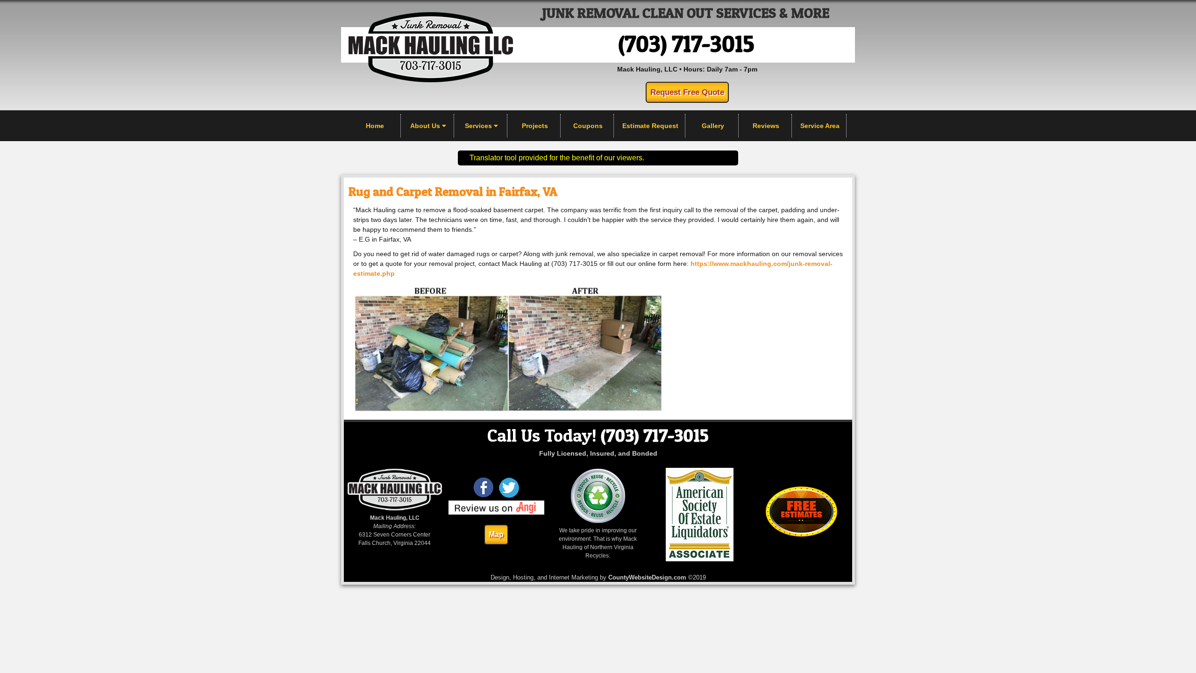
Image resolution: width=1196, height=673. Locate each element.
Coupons (588, 125)
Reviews (766, 125)
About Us (426, 125)
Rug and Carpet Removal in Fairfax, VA (453, 191)
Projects (535, 125)
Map (496, 534)
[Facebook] (483, 496)
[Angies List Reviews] (496, 512)
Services (479, 125)
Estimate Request (650, 125)
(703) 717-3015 (686, 43)
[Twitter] (509, 496)
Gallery (713, 125)
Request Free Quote (687, 92)
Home (375, 125)
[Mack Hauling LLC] (431, 80)
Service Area (820, 125)
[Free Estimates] (801, 534)
